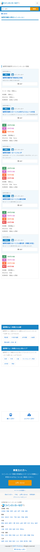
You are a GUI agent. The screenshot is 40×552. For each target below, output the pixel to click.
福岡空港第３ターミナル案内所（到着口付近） (19, 243)
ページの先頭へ (20, 490)
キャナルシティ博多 (29, 359)
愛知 (2, 523)
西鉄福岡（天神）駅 (10, 342)
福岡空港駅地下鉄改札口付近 (13, 78)
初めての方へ (9, 494)
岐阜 (6, 523)
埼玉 (11, 517)
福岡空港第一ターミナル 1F (12, 153)
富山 (32, 523)
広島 (6, 535)
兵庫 (6, 529)
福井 (36, 523)
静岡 (10, 523)
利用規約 (32, 494)
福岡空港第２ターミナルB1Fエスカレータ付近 (19, 112)
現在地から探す (21, 549)
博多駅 (6, 337)
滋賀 (14, 529)
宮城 (22, 511)
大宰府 (6, 363)
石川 (28, 523)
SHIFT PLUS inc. (18, 546)
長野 (25, 523)
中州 (11, 359)
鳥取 (10, 535)
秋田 (11, 511)
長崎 (10, 541)
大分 (17, 541)
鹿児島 (26, 541)
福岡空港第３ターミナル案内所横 (14, 199)
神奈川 (7, 517)
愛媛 (28, 535)
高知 (32, 535)
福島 (26, 511)
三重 (14, 523)
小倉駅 (33, 337)
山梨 (21, 523)
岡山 (2, 535)
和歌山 (22, 529)
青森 (8, 511)
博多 (13, 363)
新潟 (17, 523)
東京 (2, 517)
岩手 (19, 511)
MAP (20, 84)
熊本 (14, 541)
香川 (21, 535)
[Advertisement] (20, 42)
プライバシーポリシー (20, 497)
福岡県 (5, 13)
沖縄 (30, 541)
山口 (17, 535)
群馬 (26, 517)
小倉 (17, 359)
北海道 (3, 511)
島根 (14, 535)
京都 (10, 529)
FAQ (16, 494)
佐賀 (6, 541)
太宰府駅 (24, 337)
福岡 (2, 541)
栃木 (19, 517)
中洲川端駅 (15, 337)
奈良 (17, 529)
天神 (5, 359)
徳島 (25, 535)
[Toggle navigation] (37, 3)
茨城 (22, 517)
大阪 (2, 529)
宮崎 (21, 541)
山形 (15, 511)
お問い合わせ (20, 483)
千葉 (15, 517)
